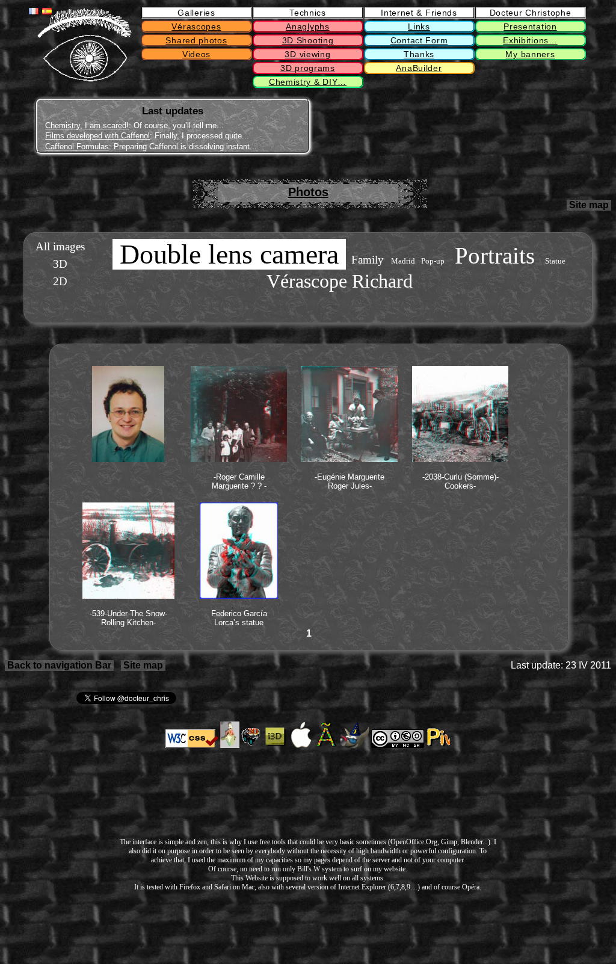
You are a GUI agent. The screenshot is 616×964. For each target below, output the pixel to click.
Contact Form (419, 40)
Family (367, 259)
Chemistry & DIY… (307, 82)
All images (60, 246)
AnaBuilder (419, 68)
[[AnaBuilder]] (229, 745)
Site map (589, 205)
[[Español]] (47, 11)
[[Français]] (33, 11)
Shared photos (196, 40)
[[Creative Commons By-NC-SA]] (397, 745)
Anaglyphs (307, 26)
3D (60, 264)
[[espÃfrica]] (326, 745)
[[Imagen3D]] (275, 745)
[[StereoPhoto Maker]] (252, 745)
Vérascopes (196, 26)
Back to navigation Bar (59, 665)
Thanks (419, 54)
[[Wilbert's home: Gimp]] (354, 745)
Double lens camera (229, 254)
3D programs (307, 68)
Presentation (530, 26)
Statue (555, 261)
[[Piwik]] (438, 745)
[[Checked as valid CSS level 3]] (191, 745)
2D (60, 281)
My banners (530, 54)
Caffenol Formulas (77, 146)
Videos (196, 54)
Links (419, 26)
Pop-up (432, 261)
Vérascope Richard (339, 281)
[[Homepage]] (84, 79)
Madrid (403, 261)
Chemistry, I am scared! (87, 125)
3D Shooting (308, 40)
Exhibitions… (530, 40)
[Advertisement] (414, 127)
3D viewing (307, 54)
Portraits (495, 255)
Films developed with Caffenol (97, 135)
